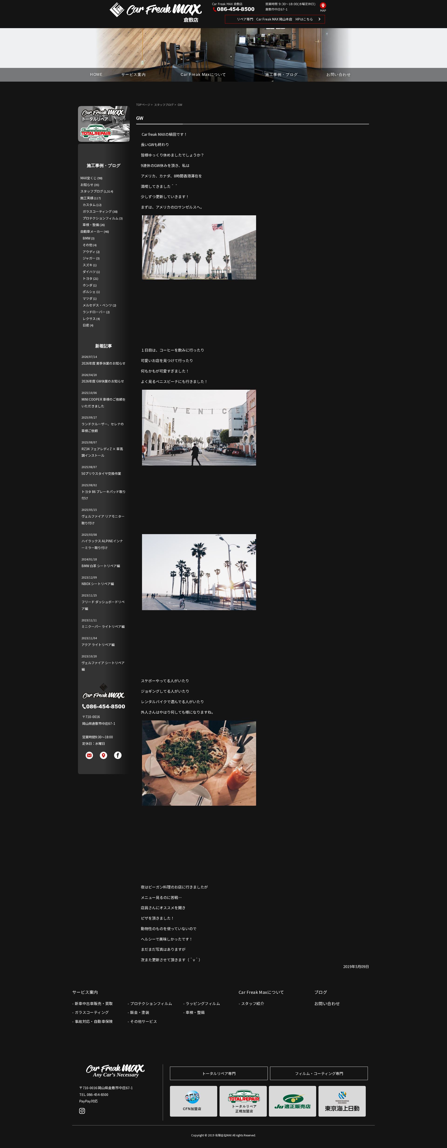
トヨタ (87, 278)
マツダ (87, 298)
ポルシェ (89, 291)
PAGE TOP (436, 1135)
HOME (96, 75)
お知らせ (86, 184)
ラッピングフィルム (203, 1003)
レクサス (89, 318)
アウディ (89, 251)
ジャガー (89, 258)
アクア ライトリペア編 (98, 644)
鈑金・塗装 (139, 1012)
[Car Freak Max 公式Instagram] (83, 1114)
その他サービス (143, 1021)
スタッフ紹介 (252, 1003)
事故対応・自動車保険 (94, 1021)
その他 (87, 245)
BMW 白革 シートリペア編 (100, 565)
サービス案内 (133, 75)
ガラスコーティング (97, 211)
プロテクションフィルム (101, 218)
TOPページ (143, 104)
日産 (86, 325)
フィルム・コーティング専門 (319, 1073)
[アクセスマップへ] (323, 7)
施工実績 (86, 198)
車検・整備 (91, 224)
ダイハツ (89, 271)
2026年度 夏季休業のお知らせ (103, 363)
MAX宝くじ (88, 178)
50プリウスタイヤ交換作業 (101, 473)
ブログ (320, 992)
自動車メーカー (91, 231)
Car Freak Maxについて (203, 75)
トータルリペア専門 (219, 1073)
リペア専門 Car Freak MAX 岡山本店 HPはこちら (275, 19)
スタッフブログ (164, 104)
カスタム (89, 204)
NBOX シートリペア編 (97, 583)
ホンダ (87, 285)
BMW (86, 238)
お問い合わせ (338, 75)
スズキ (87, 265)
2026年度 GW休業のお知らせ (102, 381)
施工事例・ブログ (281, 75)
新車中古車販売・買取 (94, 1003)
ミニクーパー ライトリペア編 (103, 626)
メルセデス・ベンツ (97, 305)
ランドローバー (94, 311)
